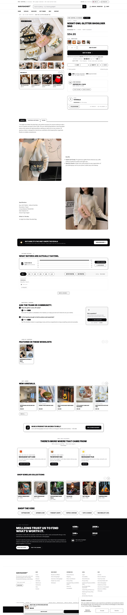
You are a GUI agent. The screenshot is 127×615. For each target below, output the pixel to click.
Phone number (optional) (50, 296)
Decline (117, 610)
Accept (102, 610)
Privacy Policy (96, 606)
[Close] (84, 279)
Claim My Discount (63, 315)
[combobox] (47, 300)
